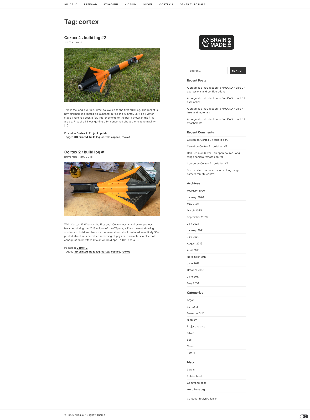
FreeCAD (90, 4)
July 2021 (193, 223)
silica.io (71, 4)
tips (189, 339)
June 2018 (193, 263)
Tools (190, 346)
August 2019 (194, 243)
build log (94, 137)
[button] (304, 416)
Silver (148, 4)
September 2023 (197, 217)
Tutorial (191, 352)
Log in (191, 369)
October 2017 (195, 270)
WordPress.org (196, 389)
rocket (126, 137)
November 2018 (197, 256)
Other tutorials (193, 4)
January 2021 (195, 230)
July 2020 (193, 236)
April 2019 (193, 250)
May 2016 (193, 283)
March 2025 (194, 210)
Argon (190, 300)
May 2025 (193, 203)
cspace (115, 137)
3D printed (81, 137)
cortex (105, 137)
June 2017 (193, 276)
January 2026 (195, 197)
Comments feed (197, 382)
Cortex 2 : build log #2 (85, 37)
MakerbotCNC (196, 313)
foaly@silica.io (208, 398)
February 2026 (196, 190)
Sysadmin (110, 4)
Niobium (131, 4)
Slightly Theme (96, 414)
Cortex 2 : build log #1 (85, 152)
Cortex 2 (166, 4)
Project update (98, 133)
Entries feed (194, 376)
